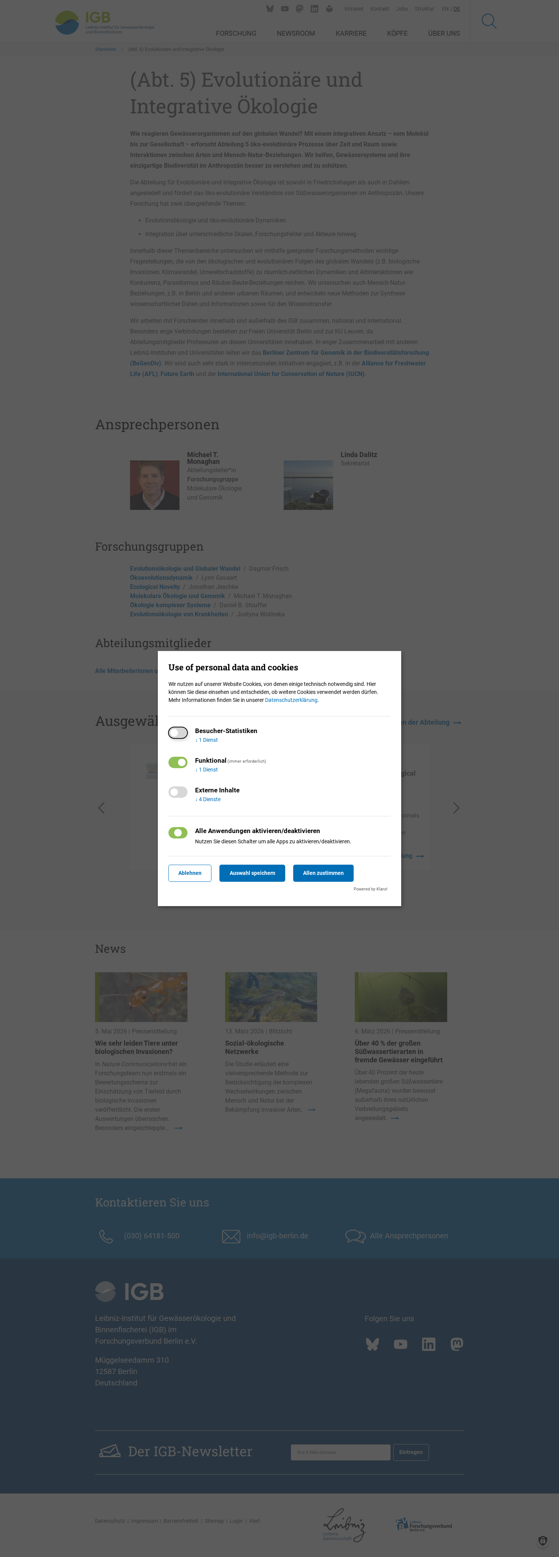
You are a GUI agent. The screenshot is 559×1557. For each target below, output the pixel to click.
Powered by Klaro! (370, 889)
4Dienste (208, 799)
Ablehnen (190, 873)
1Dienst (206, 740)
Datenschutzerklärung (291, 700)
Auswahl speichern (252, 873)
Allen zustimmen (323, 873)
